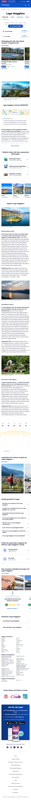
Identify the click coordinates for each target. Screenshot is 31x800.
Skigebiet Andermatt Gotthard (8, 676)
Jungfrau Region (20, 658)
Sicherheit (15, 789)
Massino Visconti (19, 644)
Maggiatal (18, 673)
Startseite (3, 9)
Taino (2, 652)
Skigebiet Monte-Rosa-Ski (7, 671)
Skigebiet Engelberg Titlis (21, 664)
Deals (3, 1)
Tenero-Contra (19, 645)
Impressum (15, 792)
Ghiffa (2, 641)
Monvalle (18, 648)
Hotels (12, 17)
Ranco (17, 650)
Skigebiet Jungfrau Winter (22, 669)
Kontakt (22, 1)
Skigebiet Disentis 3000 (6, 673)
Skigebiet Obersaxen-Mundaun (23, 668)
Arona (17, 639)
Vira (17, 647)
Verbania (3, 638)
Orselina (3, 647)
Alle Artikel (4, 461)
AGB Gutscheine (15, 783)
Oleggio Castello (5, 650)
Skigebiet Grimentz (20, 663)
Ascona (17, 638)
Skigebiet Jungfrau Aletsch (7, 659)
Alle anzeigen (5, 45)
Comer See (18, 662)
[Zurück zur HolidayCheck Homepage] (5, 5)
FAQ (15, 756)
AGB (15, 780)
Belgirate (3, 645)
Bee (2, 648)
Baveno (3, 639)
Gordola (18, 649)
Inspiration (20, 17)
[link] (25, 5)
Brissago (3, 640)
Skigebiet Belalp (4, 664)
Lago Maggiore (4, 658)
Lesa (2, 643)
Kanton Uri (18, 680)
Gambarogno (19, 640)
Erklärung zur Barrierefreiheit (15, 786)
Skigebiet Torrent (5, 668)
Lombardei (3, 680)
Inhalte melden (15, 759)
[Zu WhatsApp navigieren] (21, 747)
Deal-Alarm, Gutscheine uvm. (15, 762)
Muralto (18, 641)
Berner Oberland (19, 672)
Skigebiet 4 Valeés (20, 674)
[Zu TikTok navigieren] (14, 747)
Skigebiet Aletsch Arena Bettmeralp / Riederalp (6, 657)
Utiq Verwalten (15, 777)
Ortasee (18, 671)
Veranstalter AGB (15, 765)
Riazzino (18, 652)
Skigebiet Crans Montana (6, 672)
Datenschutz (15, 771)
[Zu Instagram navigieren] (11, 747)
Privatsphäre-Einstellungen (15, 774)
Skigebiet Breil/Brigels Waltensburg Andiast (21, 667)
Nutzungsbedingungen (15, 768)
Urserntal (3, 666)
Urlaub (8, 9)
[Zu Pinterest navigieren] (18, 747)
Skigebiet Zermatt (5, 669)
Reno (2, 644)
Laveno (17, 643)
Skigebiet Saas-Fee (20, 656)
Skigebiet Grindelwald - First (7, 663)
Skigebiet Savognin (20, 659)
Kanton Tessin (4, 681)
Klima (27, 17)
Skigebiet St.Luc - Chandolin (7, 661)
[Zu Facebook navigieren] (7, 747)
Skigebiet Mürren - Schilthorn (7, 662)
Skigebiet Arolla (4, 674)
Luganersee (18, 661)
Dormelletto (4, 649)
